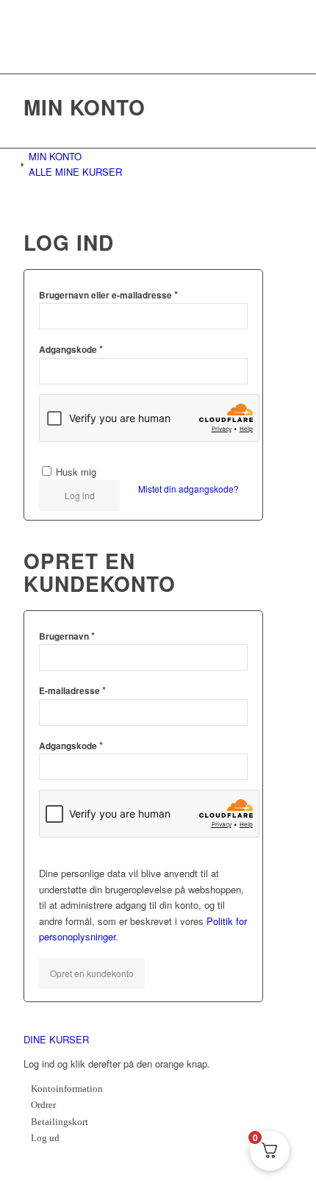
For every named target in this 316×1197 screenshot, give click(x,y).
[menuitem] (160, 156)
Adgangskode (71, 349)
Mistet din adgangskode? (188, 488)
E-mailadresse (72, 690)
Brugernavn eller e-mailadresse (108, 294)
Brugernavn (67, 636)
